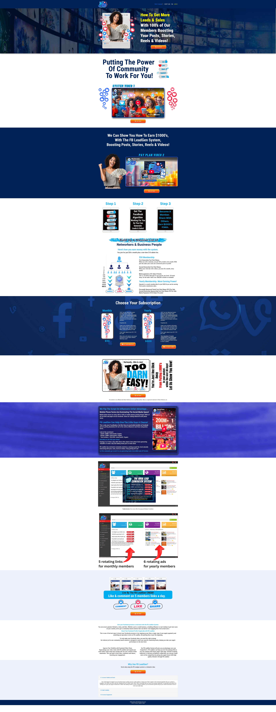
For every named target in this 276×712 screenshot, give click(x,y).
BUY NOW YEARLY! (169, 347)
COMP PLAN (167, 4)
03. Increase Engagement (106, 694)
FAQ (172, 4)
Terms (132, 703)
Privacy (136, 703)
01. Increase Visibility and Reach (108, 677)
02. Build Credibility (105, 690)
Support (140, 703)
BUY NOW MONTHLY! (128, 344)
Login (143, 703)
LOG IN (175, 4)
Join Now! (159, 47)
